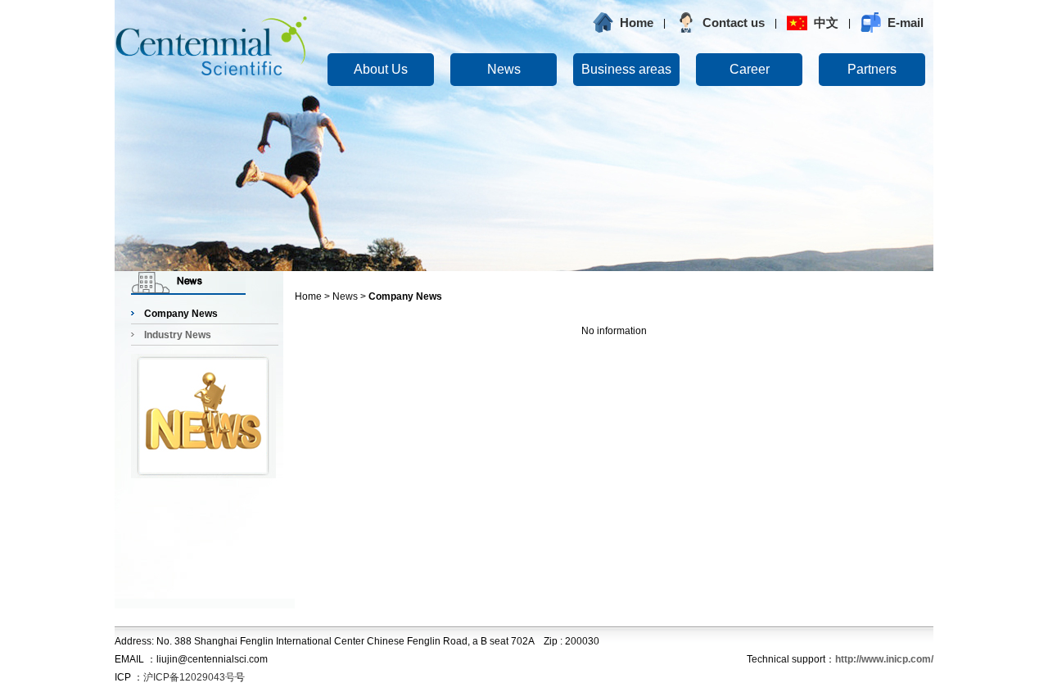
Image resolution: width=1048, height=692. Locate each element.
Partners (872, 69)
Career (750, 69)
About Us (381, 69)
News (504, 69)
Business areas (626, 69)
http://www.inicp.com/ (884, 659)
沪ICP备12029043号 (189, 677)
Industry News (177, 335)
